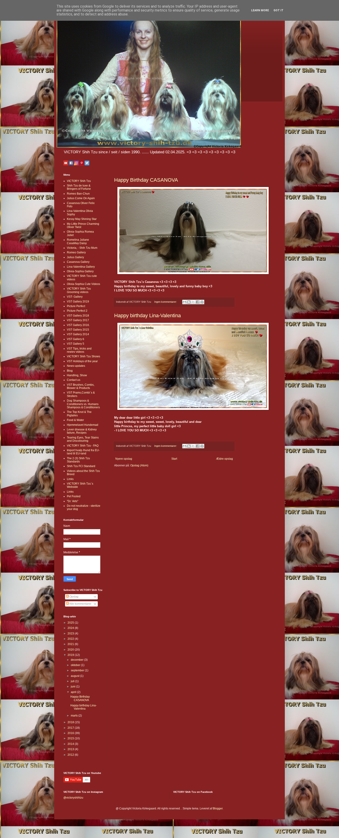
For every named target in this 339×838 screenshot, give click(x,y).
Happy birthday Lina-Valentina (147, 315)
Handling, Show (77, 375)
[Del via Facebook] (197, 302)
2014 (71, 744)
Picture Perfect (76, 306)
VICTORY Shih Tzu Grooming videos (79, 290)
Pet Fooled (73, 496)
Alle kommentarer (80, 603)
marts (74, 715)
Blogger (218, 808)
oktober (76, 665)
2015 (71, 738)
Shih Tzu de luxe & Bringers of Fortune (79, 187)
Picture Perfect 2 (77, 310)
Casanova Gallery (78, 262)
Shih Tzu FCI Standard (81, 466)
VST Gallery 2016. (78, 325)
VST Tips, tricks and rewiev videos (79, 350)
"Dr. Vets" (72, 501)
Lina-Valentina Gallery (81, 266)
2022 (71, 638)
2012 (71, 754)
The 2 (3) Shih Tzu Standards (78, 460)
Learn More (260, 10)
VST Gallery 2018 (78, 315)
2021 (71, 644)
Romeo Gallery (76, 252)
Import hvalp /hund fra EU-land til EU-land (83, 452)
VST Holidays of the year (82, 361)
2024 (71, 628)
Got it (278, 10)
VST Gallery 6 (75, 339)
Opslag (73, 596)
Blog (70, 370)
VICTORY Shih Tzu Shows (83, 356)
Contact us (73, 380)
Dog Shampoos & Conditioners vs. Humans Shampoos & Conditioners (83, 404)
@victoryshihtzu (73, 797)
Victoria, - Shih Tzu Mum (82, 247)
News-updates (76, 365)
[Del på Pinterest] (202, 302)
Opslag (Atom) (139, 465)
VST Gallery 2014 (78, 334)
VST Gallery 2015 (78, 329)
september (78, 670)
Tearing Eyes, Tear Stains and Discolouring (83, 439)
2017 (71, 727)
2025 (71, 622)
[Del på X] (193, 302)
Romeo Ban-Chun (78, 193)
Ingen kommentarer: (166, 301)
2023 (71, 633)
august (75, 676)
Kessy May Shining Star (82, 219)
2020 (71, 649)
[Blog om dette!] (189, 302)
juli (73, 681)
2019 (71, 655)
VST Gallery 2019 (78, 301)
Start (174, 458)
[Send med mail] (184, 302)
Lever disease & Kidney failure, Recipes (82, 431)
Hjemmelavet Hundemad (82, 424)
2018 (71, 722)
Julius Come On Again (81, 198)
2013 (71, 749)
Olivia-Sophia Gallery (80, 271)
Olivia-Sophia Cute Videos (83, 284)
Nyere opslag (123, 458)
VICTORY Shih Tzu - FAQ (82, 445)
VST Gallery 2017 (78, 320)
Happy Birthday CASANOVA (146, 180)
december (77, 659)
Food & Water (75, 420)
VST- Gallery (75, 296)
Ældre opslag (224, 458)
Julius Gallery (75, 257)
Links (70, 479)
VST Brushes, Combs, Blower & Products (80, 386)
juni (73, 686)
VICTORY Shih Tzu (79, 181)
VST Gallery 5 (75, 343)
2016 (71, 733)
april (74, 692)
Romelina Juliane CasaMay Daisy (78, 241)
